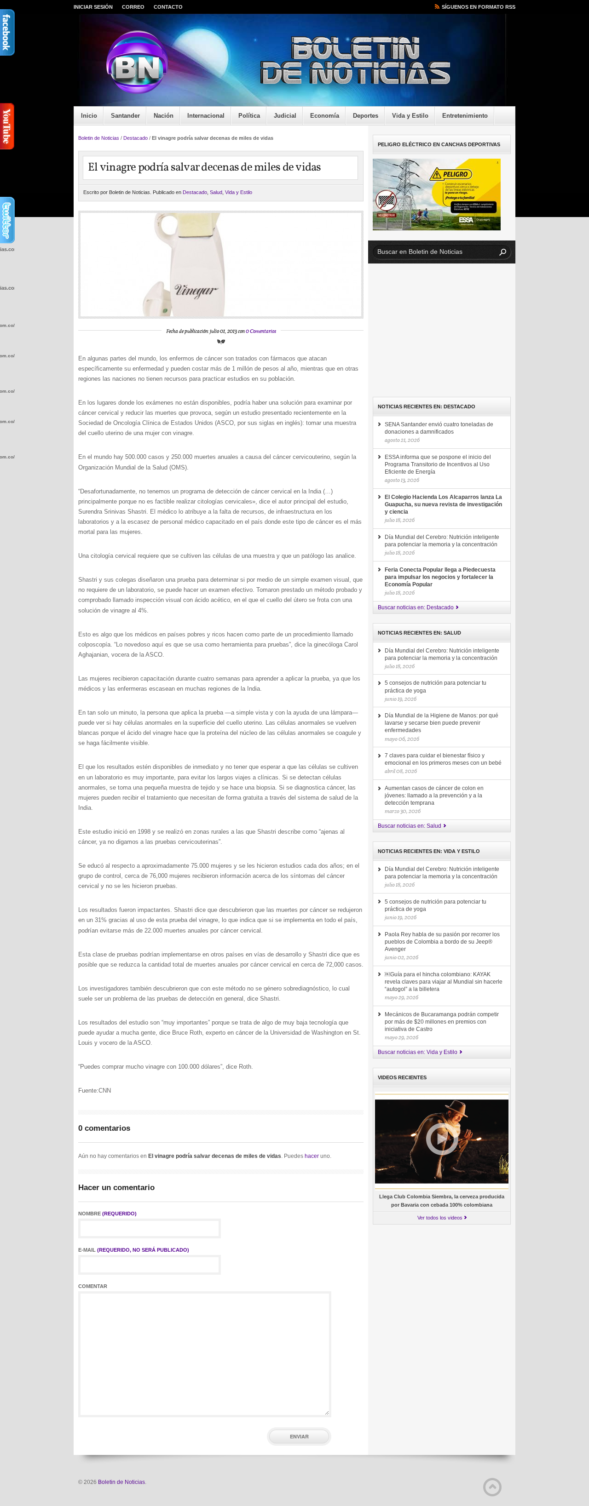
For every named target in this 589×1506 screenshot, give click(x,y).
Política (249, 115)
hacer (312, 1156)
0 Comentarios (261, 331)
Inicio (89, 115)
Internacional (206, 115)
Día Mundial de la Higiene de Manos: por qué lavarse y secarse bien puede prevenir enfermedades (441, 723)
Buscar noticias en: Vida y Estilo (417, 1052)
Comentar (92, 1286)
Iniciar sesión (93, 7)
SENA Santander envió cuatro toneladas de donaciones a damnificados (439, 428)
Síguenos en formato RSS (478, 7)
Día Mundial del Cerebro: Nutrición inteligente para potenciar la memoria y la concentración (442, 540)
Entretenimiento (465, 115)
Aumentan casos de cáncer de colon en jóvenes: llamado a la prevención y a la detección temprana (434, 795)
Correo (133, 7)
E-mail (133, 1250)
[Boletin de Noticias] (301, 62)
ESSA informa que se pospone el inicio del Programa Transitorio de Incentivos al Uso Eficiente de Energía (438, 464)
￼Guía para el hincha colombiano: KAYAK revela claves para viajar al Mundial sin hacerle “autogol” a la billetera (443, 982)
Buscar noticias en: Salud (409, 826)
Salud (216, 192)
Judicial (285, 115)
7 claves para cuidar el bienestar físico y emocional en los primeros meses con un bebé (443, 759)
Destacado (135, 138)
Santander (125, 115)
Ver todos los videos (439, 1217)
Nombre (107, 1213)
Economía (324, 115)
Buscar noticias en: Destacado (416, 607)
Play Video (442, 1139)
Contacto (168, 7)
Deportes (365, 115)
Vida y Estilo (410, 115)
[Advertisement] (442, 330)
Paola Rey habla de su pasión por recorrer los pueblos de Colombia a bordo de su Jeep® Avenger (442, 942)
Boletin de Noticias (98, 138)
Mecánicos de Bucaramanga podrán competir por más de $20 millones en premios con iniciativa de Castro (442, 1022)
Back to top (492, 1487)
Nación (163, 115)
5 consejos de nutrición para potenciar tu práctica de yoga (435, 686)
